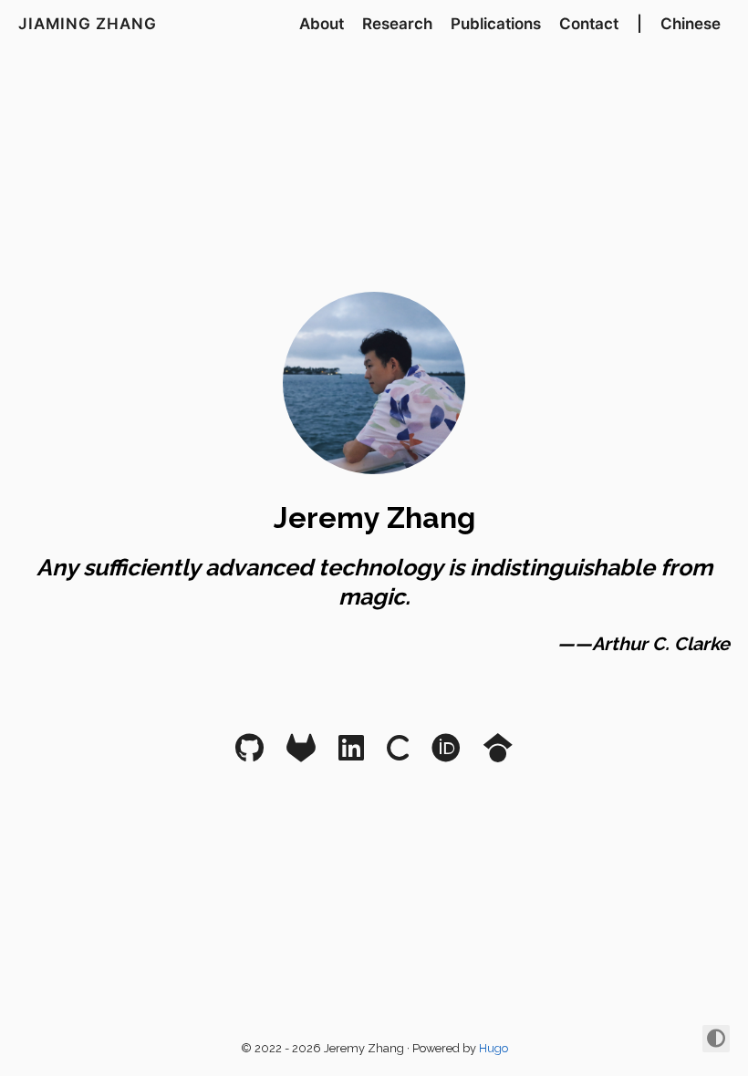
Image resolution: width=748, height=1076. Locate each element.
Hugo (493, 1048)
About (321, 24)
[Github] (249, 753)
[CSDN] (398, 753)
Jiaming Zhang (87, 24)
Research (397, 24)
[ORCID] (446, 753)
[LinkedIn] (351, 753)
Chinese (690, 24)
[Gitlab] (301, 753)
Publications (496, 24)
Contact (588, 24)
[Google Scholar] (498, 753)
